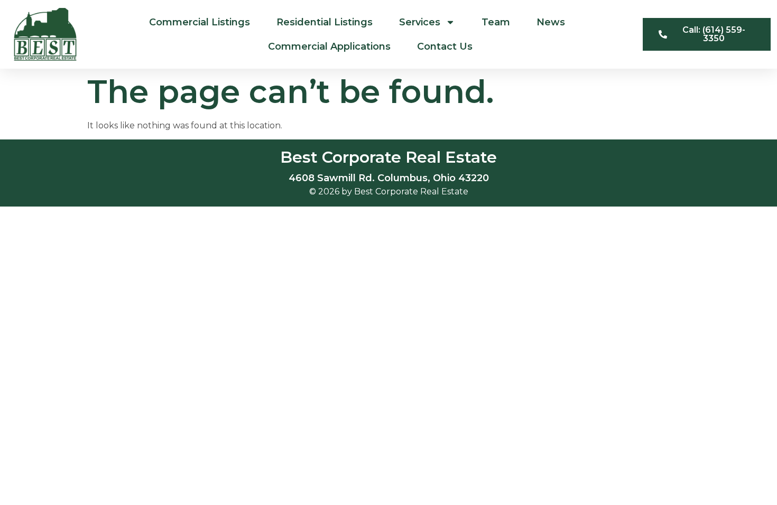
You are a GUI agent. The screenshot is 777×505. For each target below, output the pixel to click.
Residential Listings (324, 22)
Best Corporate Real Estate (388, 157)
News (550, 22)
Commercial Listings (199, 22)
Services (419, 22)
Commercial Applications (329, 46)
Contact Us (445, 46)
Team (496, 22)
